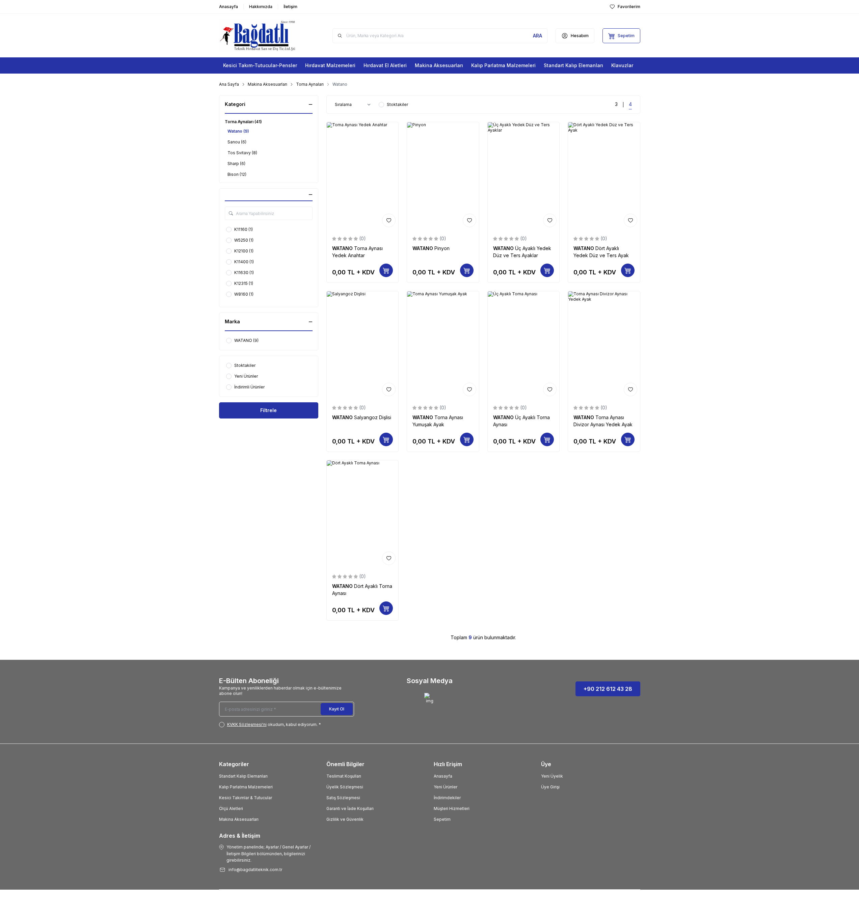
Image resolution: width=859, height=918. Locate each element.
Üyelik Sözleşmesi (344, 786)
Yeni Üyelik (552, 776)
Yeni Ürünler (445, 786)
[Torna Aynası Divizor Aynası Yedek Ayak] (604, 345)
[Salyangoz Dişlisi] (363, 345)
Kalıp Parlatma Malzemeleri (246, 786)
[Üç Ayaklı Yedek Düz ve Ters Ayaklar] (524, 176)
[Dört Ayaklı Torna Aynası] (363, 514)
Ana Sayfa (229, 84)
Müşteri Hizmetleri (451, 808)
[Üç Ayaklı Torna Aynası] (524, 345)
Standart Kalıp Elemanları (243, 776)
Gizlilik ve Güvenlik (345, 819)
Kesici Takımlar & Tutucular (245, 797)
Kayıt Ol (336, 708)
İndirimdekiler (447, 797)
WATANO (343, 248)
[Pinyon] (443, 176)
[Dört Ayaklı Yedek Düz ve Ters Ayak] (604, 176)
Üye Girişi (550, 786)
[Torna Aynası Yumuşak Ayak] (443, 345)
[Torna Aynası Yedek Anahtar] (363, 176)
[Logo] (259, 35)
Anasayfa (443, 776)
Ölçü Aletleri (231, 808)
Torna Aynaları (310, 84)
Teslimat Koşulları (343, 776)
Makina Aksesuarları (267, 84)
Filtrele (268, 410)
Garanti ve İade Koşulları (350, 808)
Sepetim (442, 819)
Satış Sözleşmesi (343, 797)
